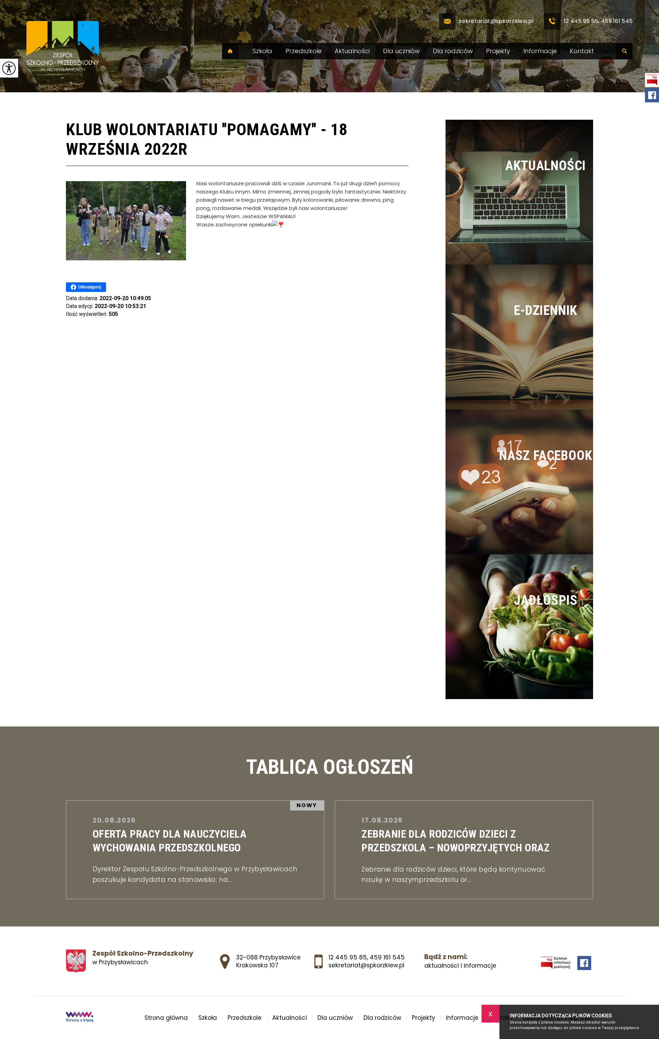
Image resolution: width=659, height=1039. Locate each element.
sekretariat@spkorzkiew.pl (496, 21)
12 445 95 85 (347, 957)
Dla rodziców (453, 51)
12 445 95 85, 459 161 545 (598, 21)
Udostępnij (89, 287)
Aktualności (352, 51)
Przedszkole (304, 51)
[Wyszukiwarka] (624, 51)
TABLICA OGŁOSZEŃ (329, 767)
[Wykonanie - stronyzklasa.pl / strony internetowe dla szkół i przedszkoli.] (79, 1018)
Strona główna (230, 51)
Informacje (540, 51)
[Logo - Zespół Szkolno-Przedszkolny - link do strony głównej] (62, 46)
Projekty (498, 51)
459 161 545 (387, 957)
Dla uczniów (401, 51)
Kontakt (582, 51)
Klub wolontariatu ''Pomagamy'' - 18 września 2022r (207, 139)
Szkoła (262, 51)
